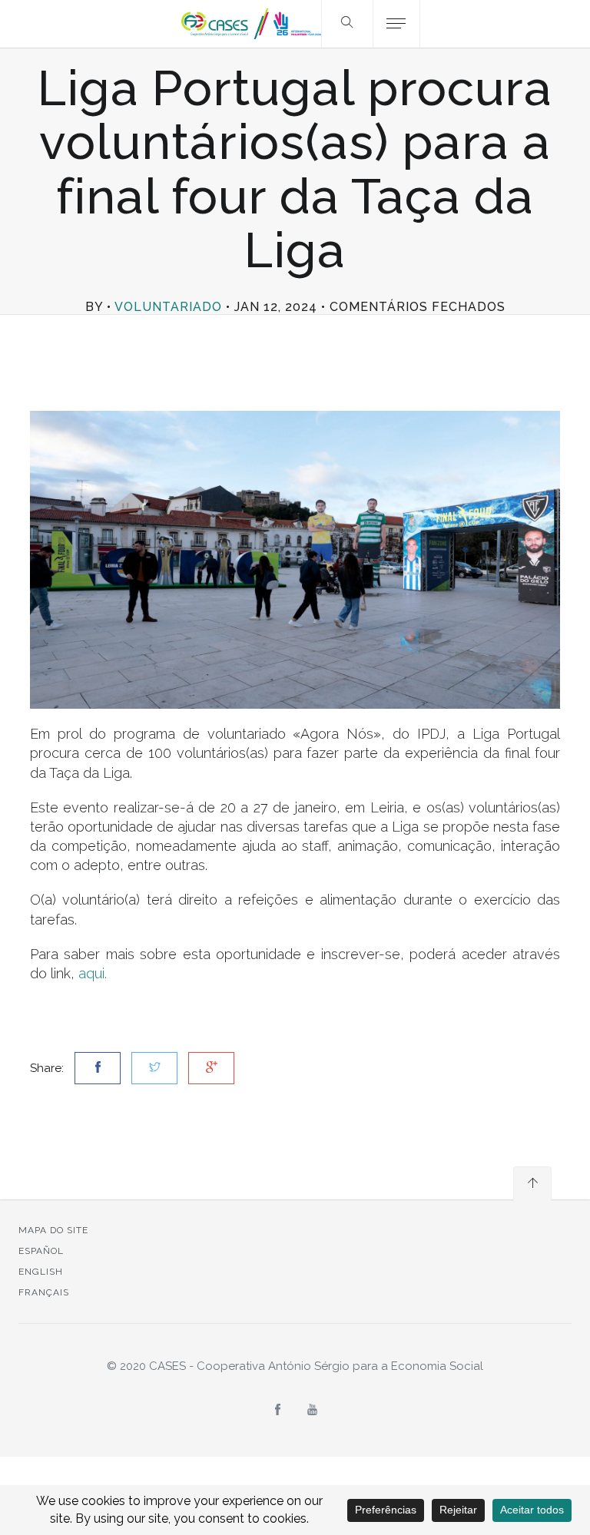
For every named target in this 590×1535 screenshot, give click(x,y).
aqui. (92, 973)
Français (43, 1292)
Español (41, 1251)
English (40, 1271)
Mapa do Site (53, 1230)
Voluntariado (168, 306)
